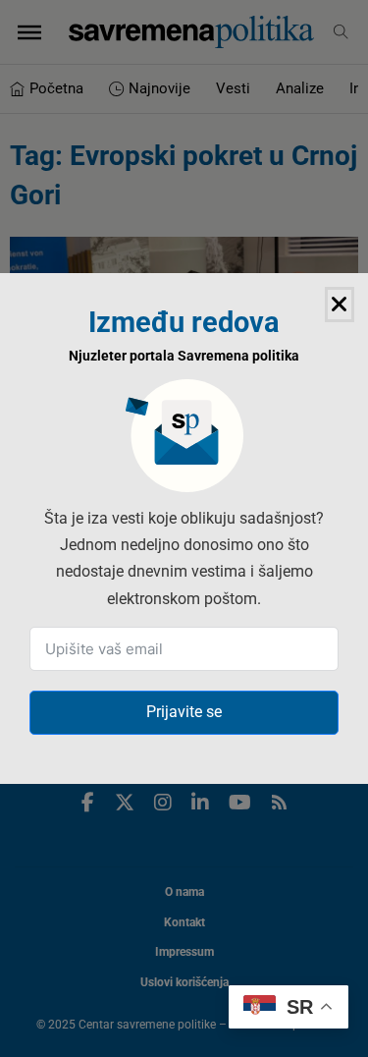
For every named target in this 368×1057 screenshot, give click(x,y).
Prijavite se (184, 711)
